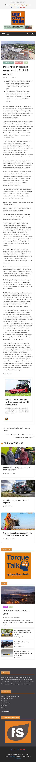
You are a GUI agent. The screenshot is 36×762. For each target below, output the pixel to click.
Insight (5, 606)
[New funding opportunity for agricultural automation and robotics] (7, 634)
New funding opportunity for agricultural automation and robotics (22, 632)
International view (8, 62)
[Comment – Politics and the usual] (18, 595)
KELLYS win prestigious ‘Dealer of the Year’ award (16, 468)
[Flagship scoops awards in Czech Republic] (18, 481)
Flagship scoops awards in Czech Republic (16, 501)
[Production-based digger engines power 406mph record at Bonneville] (7, 654)
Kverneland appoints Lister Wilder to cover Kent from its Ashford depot (18, 436)
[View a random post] (32, 34)
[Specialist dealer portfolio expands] (7, 644)
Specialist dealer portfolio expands (21, 643)
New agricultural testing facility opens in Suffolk (16, 429)
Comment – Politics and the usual (16, 612)
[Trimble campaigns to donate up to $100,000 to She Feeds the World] (18, 514)
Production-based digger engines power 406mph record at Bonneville (23, 653)
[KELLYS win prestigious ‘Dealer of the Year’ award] (18, 448)
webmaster (19, 78)
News (26, 62)
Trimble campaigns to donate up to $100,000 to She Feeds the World (17, 534)
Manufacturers (19, 62)
